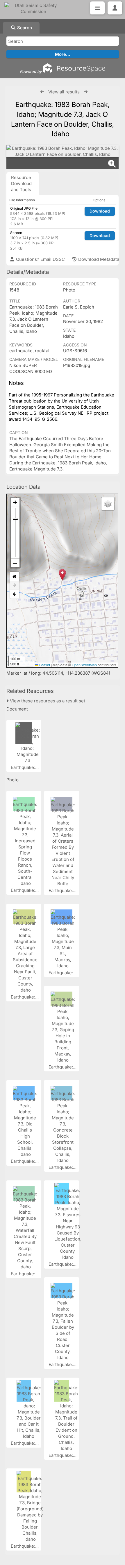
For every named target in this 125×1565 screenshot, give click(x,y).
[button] (62, 575)
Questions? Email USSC (40, 259)
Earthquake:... (25, 767)
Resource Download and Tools (21, 183)
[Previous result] (42, 92)
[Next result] (86, 92)
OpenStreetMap (84, 664)
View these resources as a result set (47, 701)
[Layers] (107, 503)
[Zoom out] (15, 563)
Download (100, 210)
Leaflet (44, 664)
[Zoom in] (15, 502)
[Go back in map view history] (14, 594)
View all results (64, 92)
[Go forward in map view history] (14, 585)
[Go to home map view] (14, 576)
